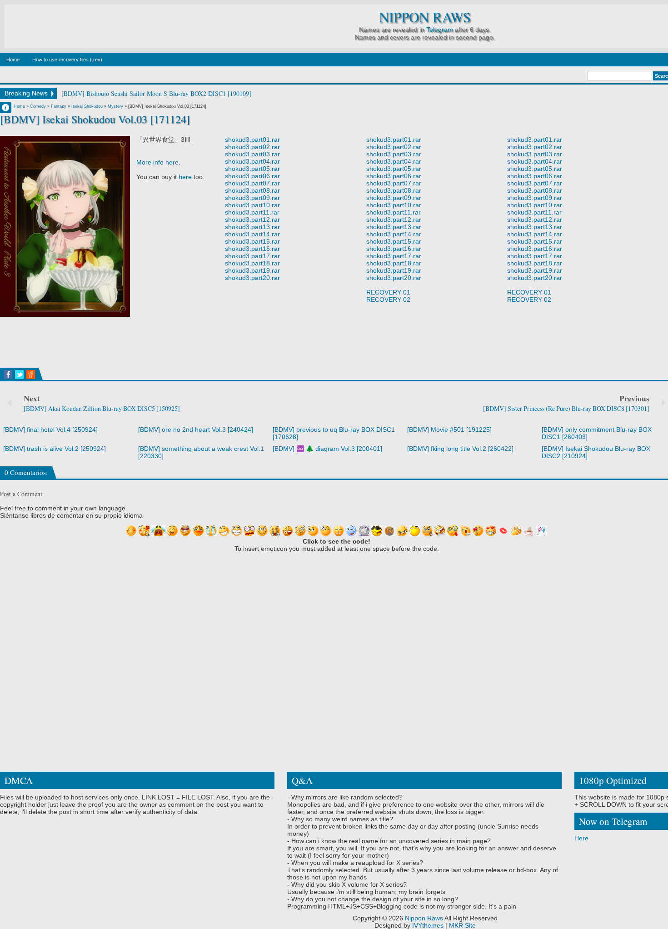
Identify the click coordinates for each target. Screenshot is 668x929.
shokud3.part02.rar (252, 146)
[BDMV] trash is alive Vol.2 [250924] (54, 448)
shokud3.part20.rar (252, 277)
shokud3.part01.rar (252, 139)
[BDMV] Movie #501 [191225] (449, 429)
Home (13, 59)
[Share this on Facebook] (8, 374)
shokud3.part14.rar (252, 234)
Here (581, 838)
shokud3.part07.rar (252, 183)
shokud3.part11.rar (252, 212)
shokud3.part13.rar (252, 226)
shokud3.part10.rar (252, 205)
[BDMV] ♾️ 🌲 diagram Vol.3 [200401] (327, 448)
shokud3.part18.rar (252, 263)
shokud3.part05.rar (252, 168)
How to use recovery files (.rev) (67, 59)
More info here (157, 162)
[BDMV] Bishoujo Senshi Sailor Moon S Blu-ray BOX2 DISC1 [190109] (156, 93)
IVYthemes (428, 925)
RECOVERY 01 (388, 292)
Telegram (439, 29)
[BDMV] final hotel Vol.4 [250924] (50, 429)
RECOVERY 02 (388, 299)
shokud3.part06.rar (252, 176)
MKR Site (462, 925)
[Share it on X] (19, 374)
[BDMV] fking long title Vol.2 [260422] (460, 448)
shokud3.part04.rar (252, 161)
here (185, 176)
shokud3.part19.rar (252, 270)
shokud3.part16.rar (252, 248)
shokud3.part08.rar (252, 190)
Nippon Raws (425, 17)
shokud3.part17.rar (252, 256)
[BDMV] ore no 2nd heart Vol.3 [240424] (195, 429)
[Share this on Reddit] (30, 374)
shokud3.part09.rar (252, 197)
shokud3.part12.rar (252, 219)
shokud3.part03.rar (252, 154)
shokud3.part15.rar (252, 241)
